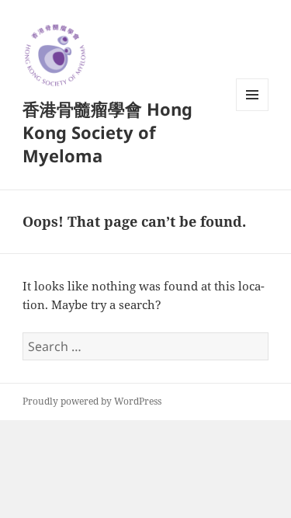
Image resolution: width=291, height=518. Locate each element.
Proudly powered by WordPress (92, 401)
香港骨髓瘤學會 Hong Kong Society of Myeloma (107, 132)
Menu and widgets (252, 110)
